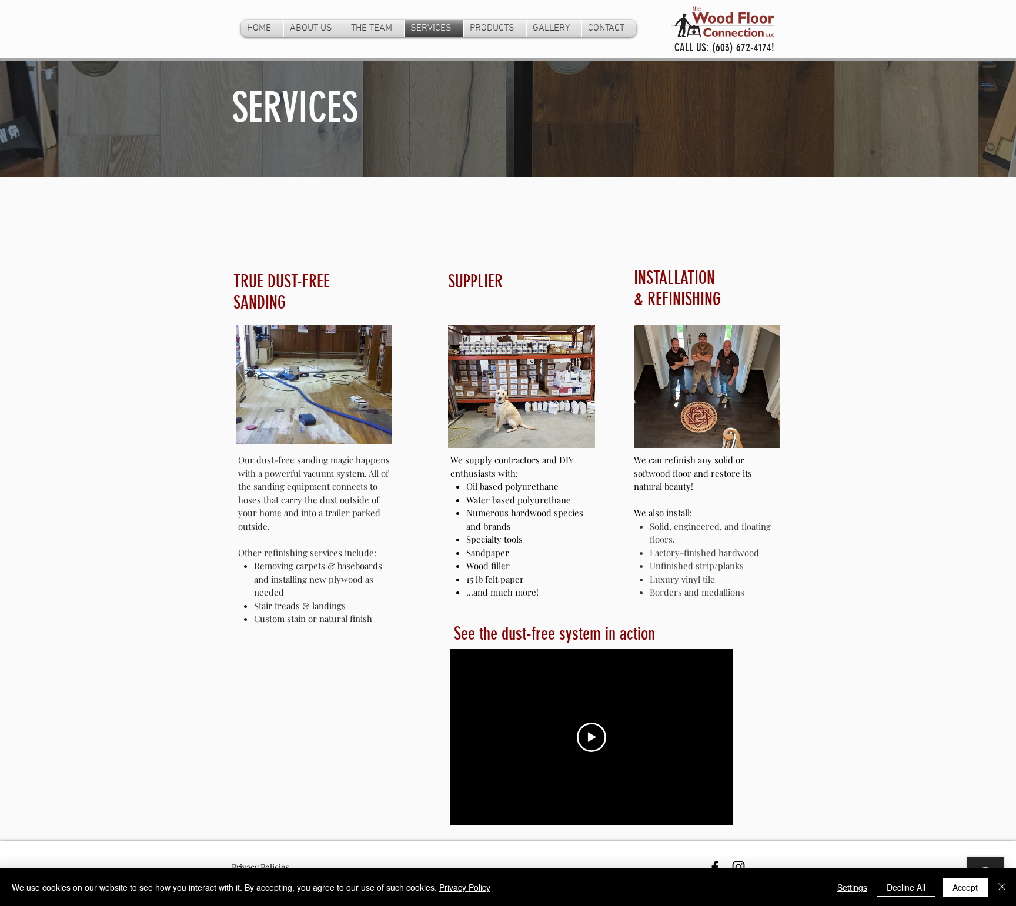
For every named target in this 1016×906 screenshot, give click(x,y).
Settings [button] (852, 887)
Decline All (906, 887)
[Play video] (591, 737)
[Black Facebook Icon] (715, 867)
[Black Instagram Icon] (738, 867)
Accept (965, 887)
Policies (274, 866)
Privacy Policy (464, 887)
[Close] (1002, 887)
